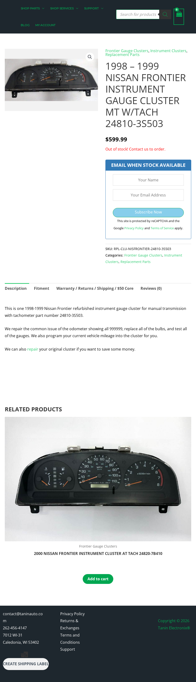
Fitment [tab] (41, 288)
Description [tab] (16, 288)
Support (67, 649)
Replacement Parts (122, 54)
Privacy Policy (134, 228)
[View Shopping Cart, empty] (179, 17)
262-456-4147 (15, 628)
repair (32, 349)
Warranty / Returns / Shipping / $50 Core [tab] (94, 288)
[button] (42, 8)
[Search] (165, 14)
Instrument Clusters (168, 50)
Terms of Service (162, 228)
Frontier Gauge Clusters (126, 50)
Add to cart (98, 578)
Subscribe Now (148, 212)
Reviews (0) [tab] (151, 288)
